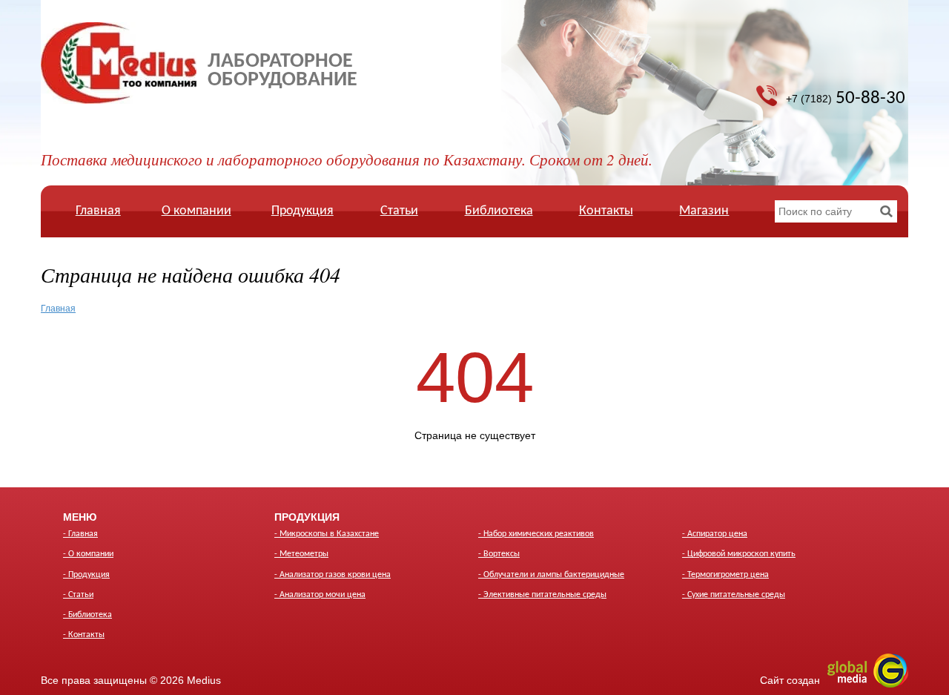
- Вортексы (499, 554)
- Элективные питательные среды (542, 594)
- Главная (80, 534)
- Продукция (86, 574)
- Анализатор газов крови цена (332, 574)
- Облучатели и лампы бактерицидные (551, 574)
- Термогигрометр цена (725, 574)
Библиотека (499, 211)
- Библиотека (87, 614)
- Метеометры (301, 554)
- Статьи (78, 594)
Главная (98, 211)
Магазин (704, 211)
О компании (196, 211)
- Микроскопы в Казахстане (326, 534)
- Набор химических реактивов (536, 534)
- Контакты (84, 634)
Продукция (302, 211)
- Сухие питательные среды (733, 594)
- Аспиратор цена (714, 534)
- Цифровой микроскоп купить (739, 554)
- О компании (88, 554)
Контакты (606, 211)
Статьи (399, 211)
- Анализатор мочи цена (320, 594)
